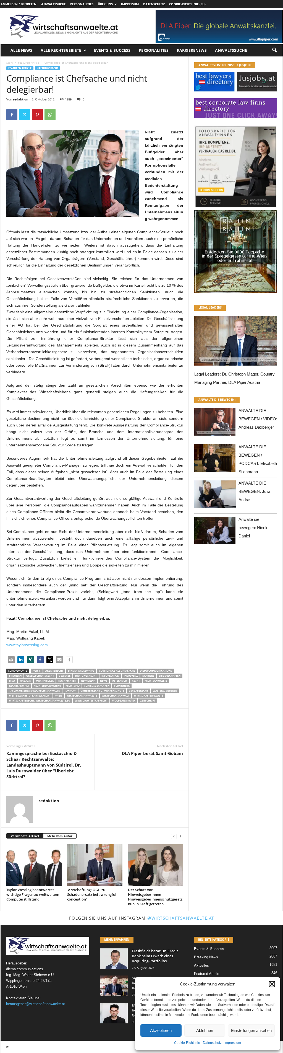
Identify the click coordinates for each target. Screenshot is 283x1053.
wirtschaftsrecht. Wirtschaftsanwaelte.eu (39, 700)
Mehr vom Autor (59, 836)
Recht (136, 680)
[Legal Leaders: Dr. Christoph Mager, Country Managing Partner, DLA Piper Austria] (235, 342)
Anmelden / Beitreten (18, 4)
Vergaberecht (138, 690)
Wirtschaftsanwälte (148, 695)
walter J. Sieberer (165, 690)
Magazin (25, 680)
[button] (272, 984)
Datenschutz (212, 1043)
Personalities (81, 4)
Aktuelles (201, 965)
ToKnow (70, 690)
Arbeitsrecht (54, 670)
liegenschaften (169, 675)
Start (9, 62)
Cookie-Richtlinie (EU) (187, 4)
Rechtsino (72, 685)
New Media (88, 680)
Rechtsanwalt (19, 685)
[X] (24, 114)
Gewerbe (64, 675)
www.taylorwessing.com (27, 645)
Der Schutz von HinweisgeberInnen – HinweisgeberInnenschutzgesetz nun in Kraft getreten (155, 896)
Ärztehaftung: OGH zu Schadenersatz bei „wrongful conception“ (91, 894)
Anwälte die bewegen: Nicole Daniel (253, 527)
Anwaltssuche (53, 4)
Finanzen (15, 675)
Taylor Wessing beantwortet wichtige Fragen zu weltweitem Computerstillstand (32, 894)
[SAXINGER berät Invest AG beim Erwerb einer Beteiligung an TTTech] (114, 986)
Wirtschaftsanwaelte (82, 695)
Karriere (148, 675)
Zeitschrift (147, 700)
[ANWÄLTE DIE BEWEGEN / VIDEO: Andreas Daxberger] (215, 423)
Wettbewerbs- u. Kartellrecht (30, 695)
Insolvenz (131, 675)
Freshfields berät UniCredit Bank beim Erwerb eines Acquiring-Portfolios (155, 955)
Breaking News (206, 957)
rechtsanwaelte (156, 680)
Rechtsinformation (47, 685)
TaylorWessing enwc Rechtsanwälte (34, 690)
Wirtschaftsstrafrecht (91, 700)
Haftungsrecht (47, 68)
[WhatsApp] (50, 114)
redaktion (20, 99)
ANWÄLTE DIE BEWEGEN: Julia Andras (254, 491)
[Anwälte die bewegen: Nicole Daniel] (215, 532)
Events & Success (112, 50)
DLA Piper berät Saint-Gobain (152, 753)
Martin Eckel (45, 680)
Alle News (21, 50)
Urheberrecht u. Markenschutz (102, 690)
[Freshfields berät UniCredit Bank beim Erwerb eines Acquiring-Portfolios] (114, 958)
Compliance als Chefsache (117, 670)
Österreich (119, 680)
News (103, 680)
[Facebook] (11, 114)
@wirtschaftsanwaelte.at (180, 918)
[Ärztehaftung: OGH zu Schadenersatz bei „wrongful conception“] (94, 865)
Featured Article (28, 62)
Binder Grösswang (81, 670)
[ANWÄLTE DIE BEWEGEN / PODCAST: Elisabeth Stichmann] (215, 459)
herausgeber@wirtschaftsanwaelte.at (35, 1004)
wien (58, 695)
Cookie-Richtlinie (187, 1043)
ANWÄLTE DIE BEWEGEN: (216, 399)
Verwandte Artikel (25, 836)
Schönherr (122, 685)
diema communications (156, 670)
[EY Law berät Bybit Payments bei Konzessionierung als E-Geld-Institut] (114, 1013)
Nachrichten (67, 680)
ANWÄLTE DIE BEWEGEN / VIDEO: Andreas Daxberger (258, 419)
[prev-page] (174, 836)
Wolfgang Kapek (123, 700)
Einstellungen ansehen (251, 1030)
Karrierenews (192, 50)
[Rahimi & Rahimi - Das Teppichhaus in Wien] (235, 208)
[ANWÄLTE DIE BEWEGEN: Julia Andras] (215, 495)
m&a (12, 680)
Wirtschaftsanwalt (115, 695)
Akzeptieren (161, 1030)
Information (110, 675)
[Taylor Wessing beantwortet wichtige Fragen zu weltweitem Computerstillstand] (34, 865)
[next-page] (180, 836)
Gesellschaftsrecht (40, 675)
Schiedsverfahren (96, 685)
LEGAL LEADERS (210, 307)
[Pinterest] (37, 114)
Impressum (232, 1043)
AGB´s (37, 670)
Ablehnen (204, 1030)
